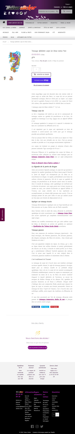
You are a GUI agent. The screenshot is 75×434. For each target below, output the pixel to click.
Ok (57, 414)
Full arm (15, 33)
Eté (54, 33)
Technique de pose (46, 401)
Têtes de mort (48, 28)
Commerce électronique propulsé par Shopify (44, 432)
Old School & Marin (9, 28)
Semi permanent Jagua (42, 33)
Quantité (34, 66)
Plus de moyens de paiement (41, 85)
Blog (12, 37)
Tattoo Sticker (27, 432)
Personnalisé (29, 23)
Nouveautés (61, 33)
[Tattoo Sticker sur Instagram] (37, 427)
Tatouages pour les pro (28, 415)
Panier (68, 11)
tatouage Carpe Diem (65, 213)
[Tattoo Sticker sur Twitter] (41, 427)
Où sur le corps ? (45, 405)
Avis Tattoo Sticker (28, 411)
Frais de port (43, 61)
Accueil (4, 42)
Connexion (57, 7)
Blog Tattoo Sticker (28, 403)
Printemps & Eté (37, 403)
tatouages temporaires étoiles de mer (52, 299)
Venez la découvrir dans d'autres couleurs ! (46, 163)
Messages (6, 33)
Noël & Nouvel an (37, 409)
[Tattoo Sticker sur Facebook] (32, 427)
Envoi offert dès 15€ (28, 407)
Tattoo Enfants (42, 23)
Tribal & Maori (65, 23)
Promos (5, 37)
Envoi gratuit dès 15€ (15, 23)
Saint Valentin (36, 399)
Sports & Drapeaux (34, 28)
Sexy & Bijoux (60, 28)
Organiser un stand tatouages (46, 419)
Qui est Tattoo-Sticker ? (27, 398)
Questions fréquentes (46, 409)
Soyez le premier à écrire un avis (37, 347)
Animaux (22, 28)
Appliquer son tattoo (24, 37)
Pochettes (54, 23)
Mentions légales (27, 419)
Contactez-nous (46, 413)
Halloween (37, 406)
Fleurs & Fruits (26, 33)
